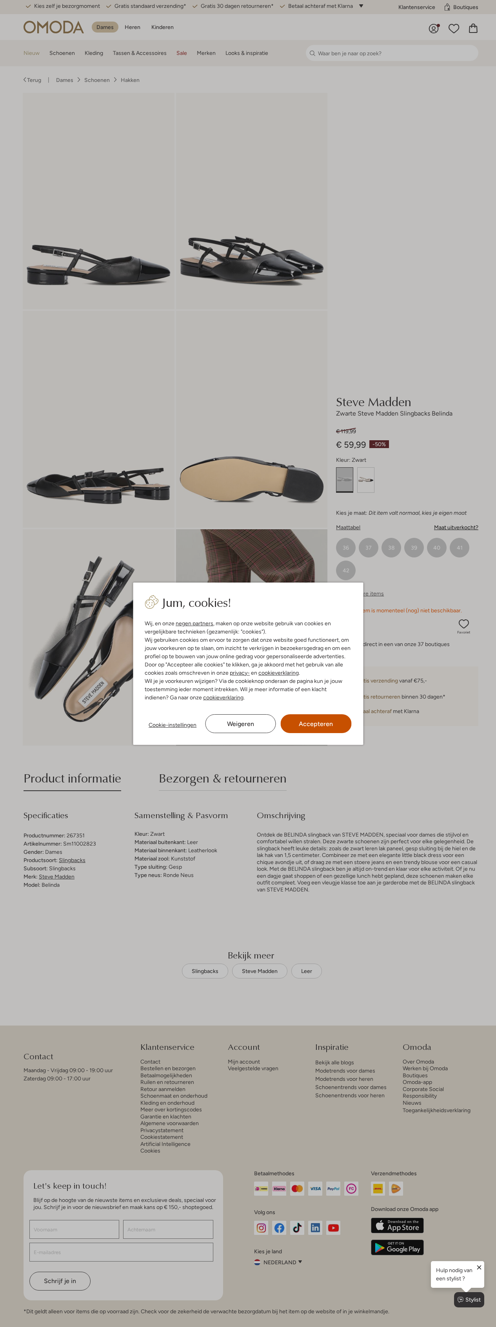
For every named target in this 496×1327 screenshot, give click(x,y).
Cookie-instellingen (172, 725)
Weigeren (240, 724)
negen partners (194, 623)
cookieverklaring (278, 673)
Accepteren (316, 724)
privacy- (240, 673)
